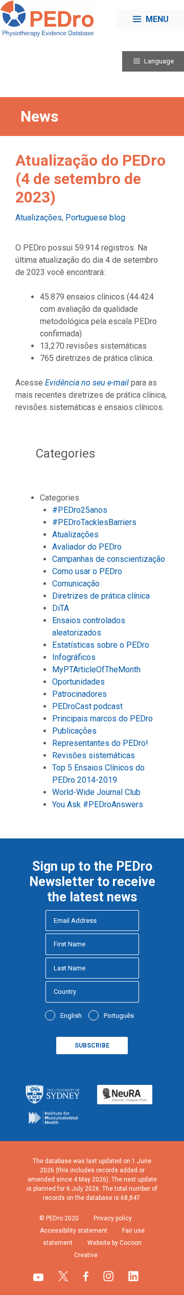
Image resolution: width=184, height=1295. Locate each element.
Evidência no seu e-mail (87, 383)
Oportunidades (78, 682)
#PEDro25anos (79, 510)
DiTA (60, 608)
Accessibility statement (73, 1230)
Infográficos (74, 657)
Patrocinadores (79, 694)
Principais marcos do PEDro (102, 718)
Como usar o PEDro (87, 571)
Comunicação (76, 583)
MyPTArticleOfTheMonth (96, 669)
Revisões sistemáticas (93, 755)
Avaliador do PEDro (87, 547)
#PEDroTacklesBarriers (94, 522)
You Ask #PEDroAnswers (97, 804)
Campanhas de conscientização (108, 559)
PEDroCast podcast (87, 706)
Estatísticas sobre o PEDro (100, 645)
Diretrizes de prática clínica (101, 596)
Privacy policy (113, 1218)
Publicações (74, 731)
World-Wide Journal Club (96, 792)
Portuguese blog (95, 217)
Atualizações (38, 217)
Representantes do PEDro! (100, 743)
